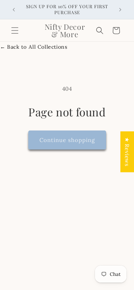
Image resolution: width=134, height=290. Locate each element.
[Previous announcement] (14, 9)
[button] (15, 30)
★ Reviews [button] (127, 151)
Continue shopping (67, 140)
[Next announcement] (120, 9)
